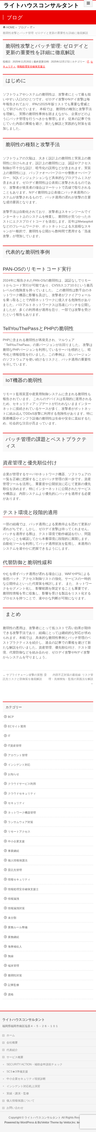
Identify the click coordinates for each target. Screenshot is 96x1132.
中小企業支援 (16, 841)
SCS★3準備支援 (17, 1071)
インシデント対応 (19, 764)
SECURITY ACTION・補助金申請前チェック (34, 1064)
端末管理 (13, 965)
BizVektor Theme (48, 1122)
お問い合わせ (15, 1107)
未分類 (12, 917)
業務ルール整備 (17, 927)
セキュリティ (16, 803)
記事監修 (13, 985)
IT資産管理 (14, 745)
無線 (11, 956)
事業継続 (13, 851)
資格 (11, 994)
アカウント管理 (17, 755)
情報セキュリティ (19, 879)
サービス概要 (15, 1057)
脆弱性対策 (15, 975)
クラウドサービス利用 (22, 783)
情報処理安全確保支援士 (31, 66)
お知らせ (13, 774)
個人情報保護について (20, 1100)
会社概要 (12, 1042)
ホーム (11, 1035)
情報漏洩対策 (16, 908)
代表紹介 (12, 1050)
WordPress (27, 1122)
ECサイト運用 (17, 726)
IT (88, 61)
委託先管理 (15, 870)
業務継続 (13, 937)
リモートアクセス (19, 831)
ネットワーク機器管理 (22, 812)
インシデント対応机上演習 (23, 1086)
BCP (11, 717)
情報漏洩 (13, 898)
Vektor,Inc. (69, 1122)
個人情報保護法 (17, 860)
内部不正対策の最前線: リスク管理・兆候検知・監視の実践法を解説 (70, 679)
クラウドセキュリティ (22, 793)
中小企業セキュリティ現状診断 (26, 1078)
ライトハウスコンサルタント (41, 5)
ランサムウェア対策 (20, 822)
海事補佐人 (15, 946)
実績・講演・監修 (18, 1093)
